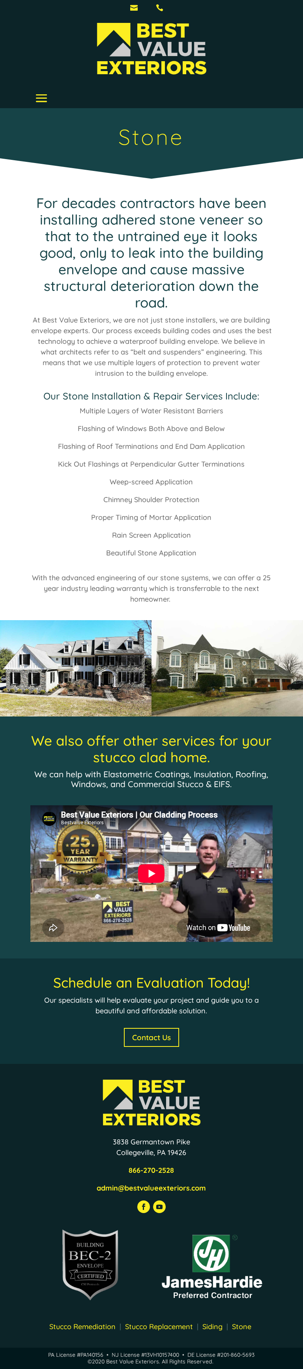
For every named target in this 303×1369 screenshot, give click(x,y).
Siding (212, 1326)
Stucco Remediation (82, 1326)
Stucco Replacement (161, 1326)
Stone (241, 1326)
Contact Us (151, 1037)
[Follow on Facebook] (143, 1206)
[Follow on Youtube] (159, 1206)
